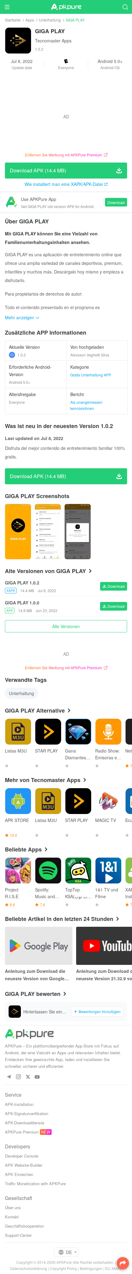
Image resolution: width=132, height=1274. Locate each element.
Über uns (13, 1207)
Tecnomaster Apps (53, 40)
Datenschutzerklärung (28, 1268)
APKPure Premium (22, 1132)
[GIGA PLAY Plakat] (18, 531)
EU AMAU (113, 1268)
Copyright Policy (63, 1268)
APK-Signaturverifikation (26, 1113)
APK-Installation (19, 1104)
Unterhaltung (50, 19)
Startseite (13, 19)
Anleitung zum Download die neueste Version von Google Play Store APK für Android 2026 (38, 975)
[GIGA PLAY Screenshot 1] (48, 531)
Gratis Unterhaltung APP (90, 374)
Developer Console (21, 1156)
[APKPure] (66, 7)
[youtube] (37, 1077)
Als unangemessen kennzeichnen (86, 405)
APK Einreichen (19, 1174)
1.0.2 (21, 354)
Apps (29, 19)
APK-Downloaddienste (24, 1123)
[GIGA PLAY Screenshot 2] (77, 531)
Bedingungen (91, 1268)
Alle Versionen (66, 626)
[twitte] (28, 1077)
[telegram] (9, 1077)
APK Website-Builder (23, 1165)
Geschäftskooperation (24, 1226)
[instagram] (18, 1077)
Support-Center (18, 1235)
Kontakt (12, 1217)
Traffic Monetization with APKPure (35, 1183)
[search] (125, 7)
